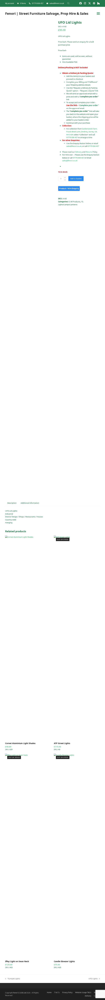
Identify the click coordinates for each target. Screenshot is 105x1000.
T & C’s (56, 992)
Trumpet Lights (12, 978)
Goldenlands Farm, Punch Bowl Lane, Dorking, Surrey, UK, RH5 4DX (81, 132)
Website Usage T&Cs (83, 992)
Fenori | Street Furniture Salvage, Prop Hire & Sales (46, 13)
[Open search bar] (68, 3)
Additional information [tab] (30, 503)
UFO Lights (93, 978)
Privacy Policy (67, 992)
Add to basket (76, 178)
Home (49, 992)
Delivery (78, 152)
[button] (98, 13)
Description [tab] (12, 503)
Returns (89, 152)
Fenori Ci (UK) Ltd (19, 993)
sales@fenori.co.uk (56, 3)
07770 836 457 (37, 3)
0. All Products (74, 201)
